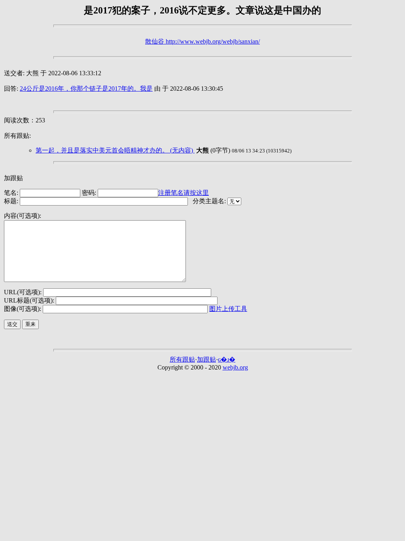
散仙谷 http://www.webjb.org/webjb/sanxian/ (202, 41)
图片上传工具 (228, 308)
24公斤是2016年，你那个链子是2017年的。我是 (86, 88)
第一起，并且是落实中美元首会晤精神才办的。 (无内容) (115, 150)
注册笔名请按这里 (183, 192)
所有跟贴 (182, 359)
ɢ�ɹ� (226, 359)
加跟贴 (206, 359)
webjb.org (235, 367)
